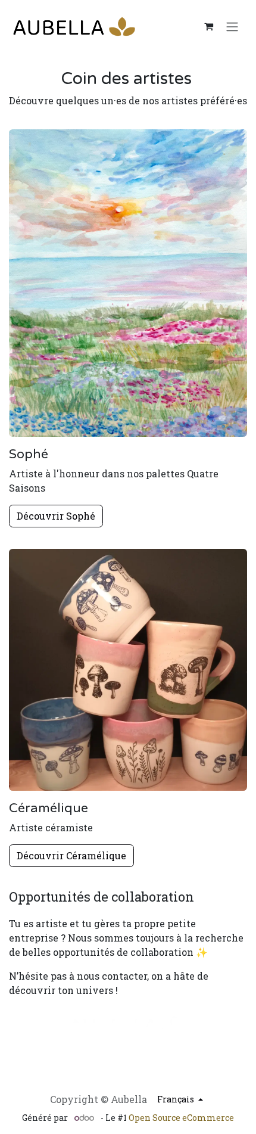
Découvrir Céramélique (71, 855)
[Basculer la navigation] (232, 26)
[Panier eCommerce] (208, 26)
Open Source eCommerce (181, 1117)
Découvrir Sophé (56, 515)
